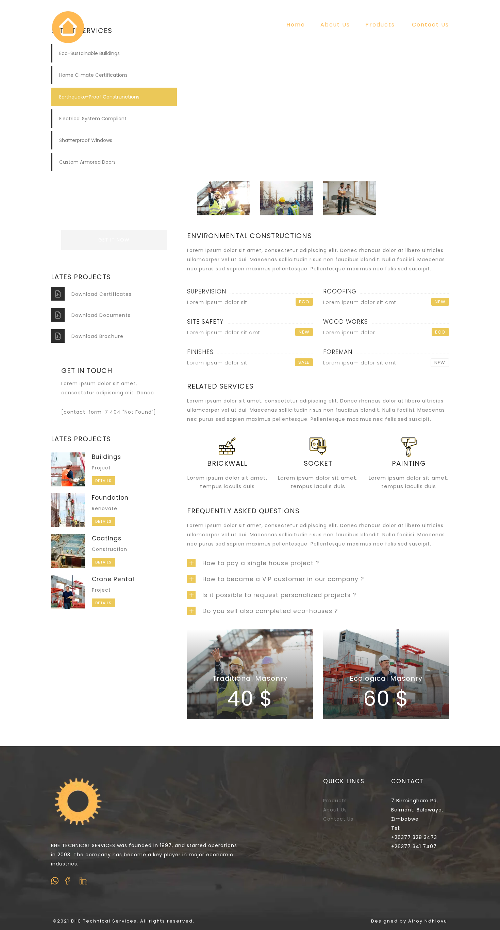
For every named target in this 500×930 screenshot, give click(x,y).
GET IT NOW (114, 239)
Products (380, 25)
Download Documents (101, 315)
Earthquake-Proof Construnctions (99, 96)
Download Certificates (101, 294)
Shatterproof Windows (85, 140)
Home (295, 25)
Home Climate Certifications (93, 75)
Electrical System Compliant (93, 118)
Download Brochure (97, 336)
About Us (335, 25)
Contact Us (430, 25)
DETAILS (103, 480)
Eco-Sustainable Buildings (89, 53)
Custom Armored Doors (87, 162)
